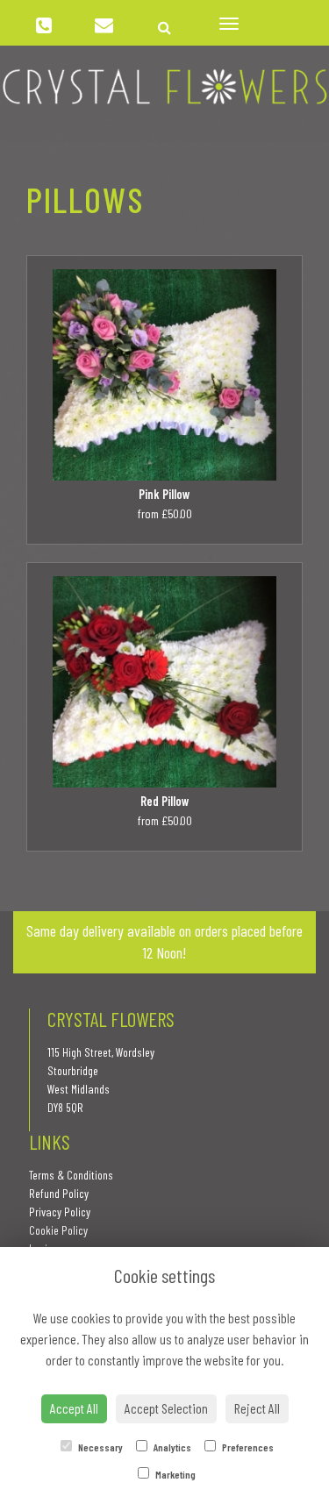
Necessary (99, 1447)
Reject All (257, 1408)
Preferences (247, 1447)
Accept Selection (166, 1408)
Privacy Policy (59, 1211)
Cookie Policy (58, 1229)
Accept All (74, 1408)
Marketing (175, 1474)
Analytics (171, 1447)
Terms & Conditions (71, 1174)
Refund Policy (59, 1193)
